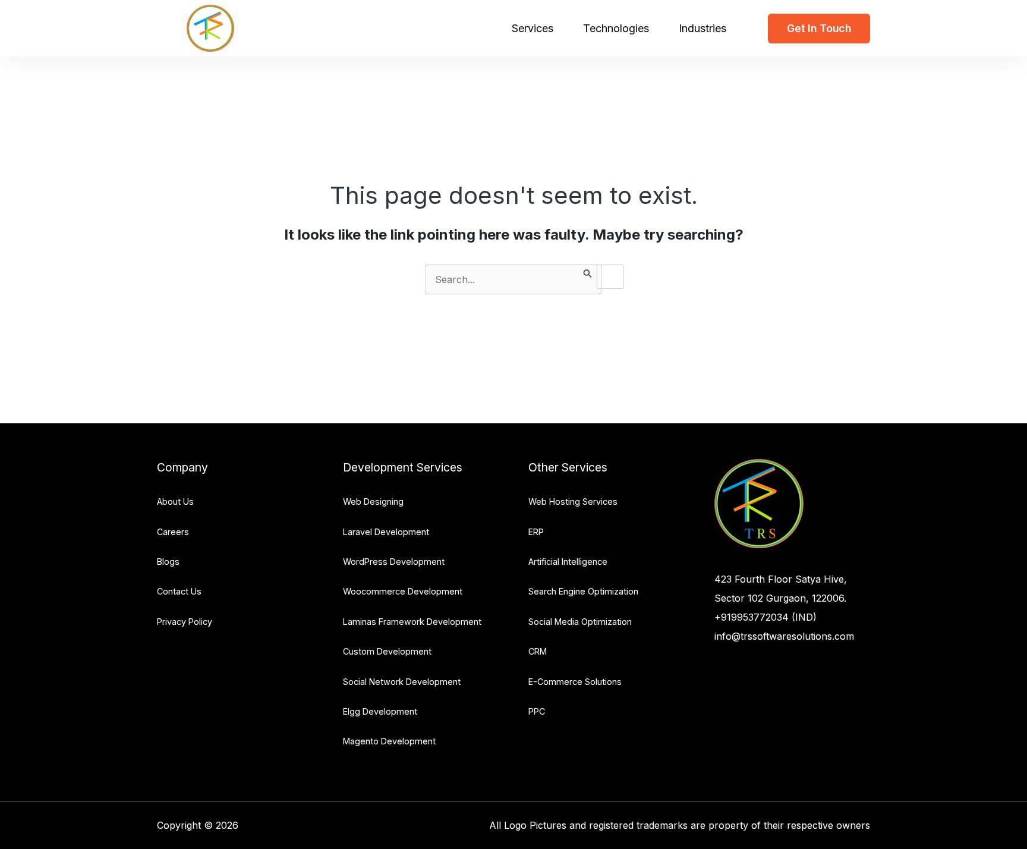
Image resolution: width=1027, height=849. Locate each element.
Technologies (616, 28)
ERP (536, 532)
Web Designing (373, 501)
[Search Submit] (588, 272)
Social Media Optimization (580, 622)
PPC (536, 711)
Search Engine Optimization (583, 591)
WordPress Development (394, 561)
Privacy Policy (184, 622)
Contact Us (179, 591)
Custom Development (387, 651)
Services (532, 28)
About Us (175, 501)
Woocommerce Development (402, 591)
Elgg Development (380, 711)
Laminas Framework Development (412, 622)
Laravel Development (386, 532)
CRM (537, 651)
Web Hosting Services (573, 501)
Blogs (168, 561)
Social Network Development (402, 682)
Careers (173, 532)
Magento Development (389, 741)
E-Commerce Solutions (575, 682)
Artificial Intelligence (567, 561)
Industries (702, 28)
